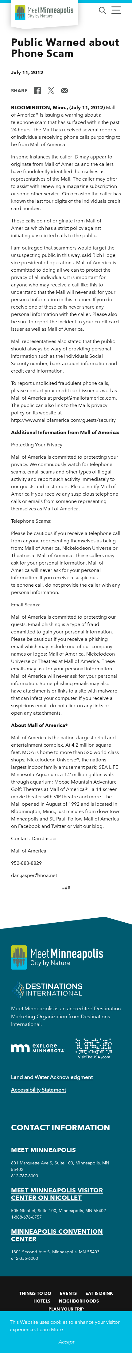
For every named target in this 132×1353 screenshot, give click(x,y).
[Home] (44, 12)
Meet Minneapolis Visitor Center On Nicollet (57, 1194)
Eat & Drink (99, 1293)
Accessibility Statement (38, 1090)
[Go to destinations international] (47, 989)
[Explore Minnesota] (37, 1048)
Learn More (50, 1329)
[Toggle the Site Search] (102, 10)
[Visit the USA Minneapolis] (94, 1048)
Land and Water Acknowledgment (52, 1077)
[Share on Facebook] (37, 90)
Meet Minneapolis (43, 1150)
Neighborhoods (79, 1301)
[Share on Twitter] (51, 90)
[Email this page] (64, 90)
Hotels (41, 1301)
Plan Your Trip (66, 1309)
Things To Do (35, 1293)
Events (68, 1293)
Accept (66, 1342)
